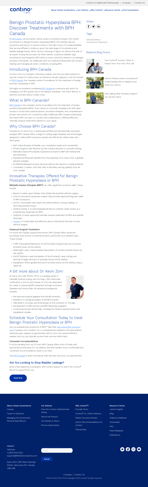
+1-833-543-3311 (15, 453)
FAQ (111, 427)
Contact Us (139, 3)
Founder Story (81, 409)
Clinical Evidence (93, 40)
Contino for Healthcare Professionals (102, 3)
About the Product (49, 417)
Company (126, 3)
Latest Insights (116, 409)
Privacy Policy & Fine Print (55, 478)
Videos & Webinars (118, 418)
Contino (16, 222)
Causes (10, 409)
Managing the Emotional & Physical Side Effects (18, 419)
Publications (115, 435)
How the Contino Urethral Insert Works (55, 411)
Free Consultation (131, 10)
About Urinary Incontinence (63, 10)
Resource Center (112, 10)
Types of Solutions (15, 414)
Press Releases (116, 431)
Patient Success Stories (86, 418)
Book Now (18, 378)
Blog (112, 414)
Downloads (115, 422)
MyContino (17, 39)
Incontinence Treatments (97, 42)
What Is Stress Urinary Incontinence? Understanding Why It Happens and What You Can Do (121, 82)
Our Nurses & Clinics (50, 421)
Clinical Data (80, 430)
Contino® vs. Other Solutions (88, 414)
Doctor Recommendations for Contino (88, 424)
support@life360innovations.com (22, 456)
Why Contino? (97, 10)
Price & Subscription (50, 425)
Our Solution (82, 10)
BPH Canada (17, 81)
